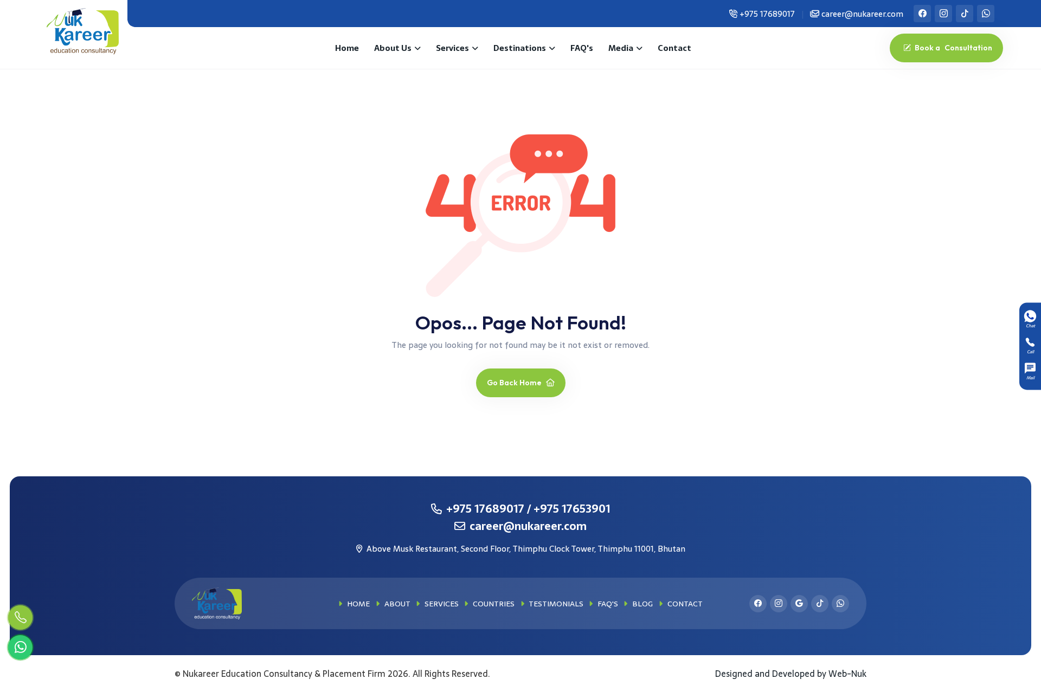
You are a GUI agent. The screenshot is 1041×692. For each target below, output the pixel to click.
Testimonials (555, 604)
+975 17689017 (767, 14)
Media (620, 48)
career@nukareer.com (861, 14)
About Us (393, 48)
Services (452, 48)
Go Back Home (515, 382)
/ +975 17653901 (569, 508)
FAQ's (581, 48)
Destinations (519, 48)
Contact (674, 48)
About (396, 604)
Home (347, 48)
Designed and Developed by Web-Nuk (790, 674)
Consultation (953, 48)
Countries (493, 604)
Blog (641, 604)
